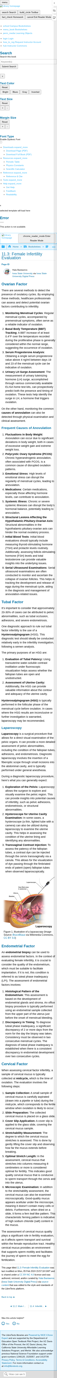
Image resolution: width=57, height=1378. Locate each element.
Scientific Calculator (15, 169)
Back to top (7, 1297)
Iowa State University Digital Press (19, 1281)
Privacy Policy (8, 1360)
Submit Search (9, 66)
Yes (7, 1323)
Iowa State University (22, 273)
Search (6, 1374)
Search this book (8, 56)
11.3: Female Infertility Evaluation (33, 1267)
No (18, 1323)
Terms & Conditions (25, 1360)
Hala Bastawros (46, 1278)
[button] (11, 191)
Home (15, 246)
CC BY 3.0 (9, 938)
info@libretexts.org (12, 1366)
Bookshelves (34, 246)
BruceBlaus (19, 935)
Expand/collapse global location (53, 246)
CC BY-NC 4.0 (26, 1274)
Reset (5, 87)
